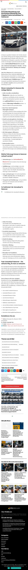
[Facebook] (6, 22)
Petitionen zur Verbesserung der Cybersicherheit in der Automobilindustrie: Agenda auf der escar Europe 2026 (18, 433)
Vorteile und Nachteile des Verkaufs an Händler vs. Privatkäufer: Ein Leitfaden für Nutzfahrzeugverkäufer (11, 409)
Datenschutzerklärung (16, 568)
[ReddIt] (21, 22)
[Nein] (26, 566)
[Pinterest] (12, 22)
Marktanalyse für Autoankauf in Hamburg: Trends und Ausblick (21, 378)
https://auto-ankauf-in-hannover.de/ (16, 325)
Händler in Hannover (13, 177)
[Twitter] (9, 22)
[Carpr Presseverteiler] (2, 19)
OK (8, 568)
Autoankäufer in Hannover (6, 352)
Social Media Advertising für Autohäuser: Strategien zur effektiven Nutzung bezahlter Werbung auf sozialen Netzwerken (13, 529)
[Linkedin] (18, 22)
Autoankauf (21, 344)
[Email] (20, 370)
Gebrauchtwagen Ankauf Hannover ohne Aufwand (10, 354)
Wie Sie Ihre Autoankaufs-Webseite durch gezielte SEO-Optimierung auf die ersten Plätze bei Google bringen (5, 434)
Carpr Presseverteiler (8, 19)
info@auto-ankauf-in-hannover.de (14, 324)
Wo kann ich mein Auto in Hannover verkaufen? (10, 365)
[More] (24, 22)
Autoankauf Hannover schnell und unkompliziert (10, 349)
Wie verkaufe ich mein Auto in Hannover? (9, 362)
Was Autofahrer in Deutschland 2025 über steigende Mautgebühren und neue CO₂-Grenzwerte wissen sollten (7, 379)
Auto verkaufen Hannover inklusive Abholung (9, 344)
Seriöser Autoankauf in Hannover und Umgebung (10, 357)
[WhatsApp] (15, 22)
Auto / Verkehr (3, 405)
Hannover (22, 354)
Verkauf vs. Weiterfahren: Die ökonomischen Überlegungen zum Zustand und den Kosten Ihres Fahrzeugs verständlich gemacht (20, 475)
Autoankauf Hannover (5, 347)
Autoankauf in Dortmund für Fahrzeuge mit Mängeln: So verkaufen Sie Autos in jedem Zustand (6, 451)
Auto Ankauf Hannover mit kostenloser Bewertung (10, 341)
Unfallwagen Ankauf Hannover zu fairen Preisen (10, 360)
